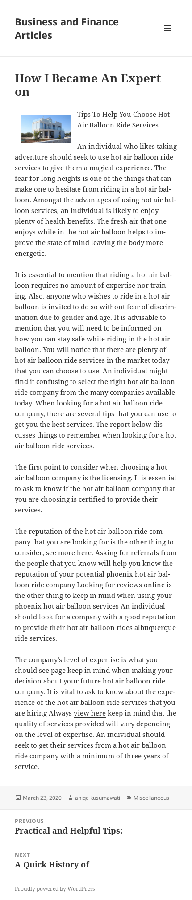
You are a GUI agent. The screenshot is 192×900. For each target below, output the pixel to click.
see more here (69, 552)
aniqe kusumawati (97, 798)
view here (90, 712)
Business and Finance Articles (67, 28)
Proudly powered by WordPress (55, 888)
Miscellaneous (151, 798)
